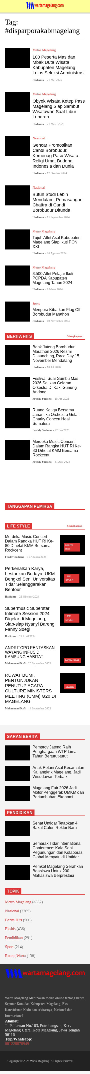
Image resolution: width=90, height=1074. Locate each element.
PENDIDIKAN (19, 813)
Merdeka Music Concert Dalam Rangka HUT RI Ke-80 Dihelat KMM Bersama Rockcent (56, 448)
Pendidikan (14, 938)
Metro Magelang (44, 50)
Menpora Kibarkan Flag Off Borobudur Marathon (56, 312)
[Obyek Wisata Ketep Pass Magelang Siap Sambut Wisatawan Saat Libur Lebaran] (17, 102)
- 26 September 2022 (38, 663)
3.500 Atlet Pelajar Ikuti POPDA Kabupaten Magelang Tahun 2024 (52, 278)
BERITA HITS (19, 336)
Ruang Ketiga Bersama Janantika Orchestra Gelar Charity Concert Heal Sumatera (55, 417)
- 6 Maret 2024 (54, 289)
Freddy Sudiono (42, 398)
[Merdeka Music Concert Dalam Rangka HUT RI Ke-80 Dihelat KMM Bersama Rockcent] (17, 450)
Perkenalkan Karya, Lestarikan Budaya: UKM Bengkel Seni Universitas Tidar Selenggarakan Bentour (30, 579)
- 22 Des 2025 (61, 430)
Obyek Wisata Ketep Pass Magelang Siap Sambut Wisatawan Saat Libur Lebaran (58, 109)
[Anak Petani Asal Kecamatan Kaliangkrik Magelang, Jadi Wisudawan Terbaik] (17, 773)
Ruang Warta (15, 956)
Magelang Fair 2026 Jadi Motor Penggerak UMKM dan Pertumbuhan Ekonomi (58, 792)
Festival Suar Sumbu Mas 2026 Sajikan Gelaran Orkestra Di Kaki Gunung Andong (55, 385)
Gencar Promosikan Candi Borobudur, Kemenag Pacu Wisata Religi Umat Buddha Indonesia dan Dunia (55, 156)
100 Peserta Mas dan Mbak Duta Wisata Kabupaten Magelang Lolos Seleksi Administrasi (58, 65)
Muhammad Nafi (15, 663)
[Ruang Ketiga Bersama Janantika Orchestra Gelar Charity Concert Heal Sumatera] (17, 418)
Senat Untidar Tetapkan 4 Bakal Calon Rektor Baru (55, 825)
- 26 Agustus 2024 (55, 253)
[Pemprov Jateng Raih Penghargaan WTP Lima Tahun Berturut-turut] (17, 752)
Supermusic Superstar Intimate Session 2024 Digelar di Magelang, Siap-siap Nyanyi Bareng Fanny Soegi (29, 619)
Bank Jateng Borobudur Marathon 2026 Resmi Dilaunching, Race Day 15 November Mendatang (55, 354)
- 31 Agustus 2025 (35, 556)
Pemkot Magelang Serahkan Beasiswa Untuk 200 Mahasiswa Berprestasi (57, 871)
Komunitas (72, 660)
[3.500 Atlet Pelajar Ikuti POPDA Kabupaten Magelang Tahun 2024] (17, 275)
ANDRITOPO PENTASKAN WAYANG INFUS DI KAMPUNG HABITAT (30, 652)
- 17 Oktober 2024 (56, 173)
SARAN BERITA (22, 736)
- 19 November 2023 (57, 320)
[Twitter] (25, 987)
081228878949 (17, 1043)
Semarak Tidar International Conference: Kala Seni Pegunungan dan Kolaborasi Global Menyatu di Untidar (58, 850)
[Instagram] (16, 987)
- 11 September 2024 (57, 217)
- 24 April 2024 (27, 636)
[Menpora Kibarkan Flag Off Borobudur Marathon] (17, 312)
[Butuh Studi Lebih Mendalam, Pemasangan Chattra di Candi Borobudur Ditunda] (17, 195)
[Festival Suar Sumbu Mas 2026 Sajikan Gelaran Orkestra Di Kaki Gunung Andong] (17, 387)
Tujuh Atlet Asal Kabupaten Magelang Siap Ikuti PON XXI (56, 242)
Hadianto (38, 79)
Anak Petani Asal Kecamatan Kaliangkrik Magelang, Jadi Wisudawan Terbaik (58, 772)
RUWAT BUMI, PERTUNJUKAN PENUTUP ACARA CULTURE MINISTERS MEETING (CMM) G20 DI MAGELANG (30, 688)
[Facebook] (7, 987)
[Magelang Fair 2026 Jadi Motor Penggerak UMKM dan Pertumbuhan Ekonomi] (17, 793)
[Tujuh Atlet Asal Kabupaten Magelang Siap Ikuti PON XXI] (17, 239)
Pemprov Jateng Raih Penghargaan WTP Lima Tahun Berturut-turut (54, 751)
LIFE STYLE (18, 526)
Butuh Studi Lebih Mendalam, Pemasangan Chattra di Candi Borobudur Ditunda (57, 202)
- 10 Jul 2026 (53, 367)
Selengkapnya (75, 336)
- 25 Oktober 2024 (28, 596)
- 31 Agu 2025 (61, 461)
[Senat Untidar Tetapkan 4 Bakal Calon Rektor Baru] (17, 828)
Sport (36, 303)
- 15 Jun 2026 (61, 398)
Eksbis (70, 686)
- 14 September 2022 (38, 708)
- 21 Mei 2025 (53, 79)
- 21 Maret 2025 (54, 123)
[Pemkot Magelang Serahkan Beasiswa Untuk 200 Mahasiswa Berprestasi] (17, 872)
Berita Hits (13, 920)
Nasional (38, 138)
